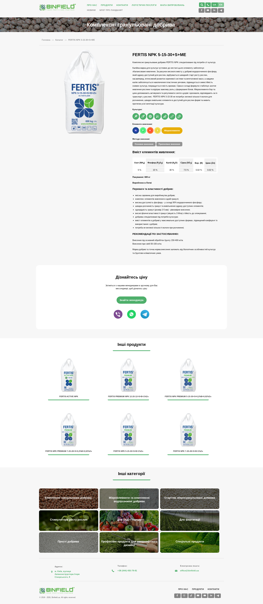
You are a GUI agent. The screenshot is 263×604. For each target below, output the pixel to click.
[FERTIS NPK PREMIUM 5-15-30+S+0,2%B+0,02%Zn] (188, 359)
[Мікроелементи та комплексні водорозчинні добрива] (130, 489)
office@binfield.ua (189, 570)
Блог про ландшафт (111, 10)
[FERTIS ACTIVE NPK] (69, 359)
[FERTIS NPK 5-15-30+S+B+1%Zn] (128, 414)
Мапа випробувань (172, 5)
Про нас (92, 5)
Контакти (122, 5)
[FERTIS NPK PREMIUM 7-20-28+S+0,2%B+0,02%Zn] (69, 414)
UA (214, 5)
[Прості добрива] (69, 532)
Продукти (107, 5)
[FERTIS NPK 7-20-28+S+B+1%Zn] (188, 414)
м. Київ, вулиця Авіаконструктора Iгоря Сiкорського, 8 (67, 574)
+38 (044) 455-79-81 (127, 570)
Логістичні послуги (144, 5)
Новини (91, 10)
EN (220, 5)
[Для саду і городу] (130, 511)
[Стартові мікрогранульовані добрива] (190, 489)
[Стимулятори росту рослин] (69, 511)
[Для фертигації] (190, 511)
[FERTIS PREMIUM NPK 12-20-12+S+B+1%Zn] (128, 359)
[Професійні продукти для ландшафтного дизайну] (130, 532)
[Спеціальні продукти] (190, 532)
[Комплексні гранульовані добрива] (69, 489)
